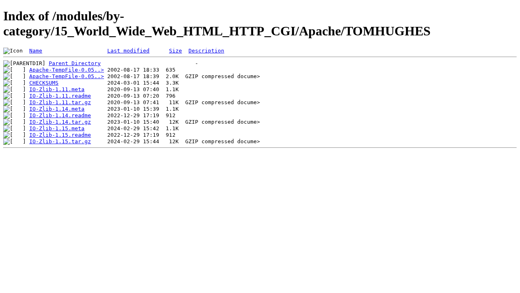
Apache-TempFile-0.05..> (66, 70)
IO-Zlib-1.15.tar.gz (60, 141)
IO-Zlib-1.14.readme (60, 115)
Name (35, 51)
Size (175, 51)
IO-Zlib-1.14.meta (56, 109)
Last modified (128, 51)
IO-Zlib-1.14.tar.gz (60, 122)
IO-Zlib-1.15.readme (60, 135)
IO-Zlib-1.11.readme (60, 96)
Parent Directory (75, 63)
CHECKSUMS (43, 83)
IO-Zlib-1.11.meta (56, 89)
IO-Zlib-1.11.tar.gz (60, 102)
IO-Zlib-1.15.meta (56, 128)
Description (206, 51)
